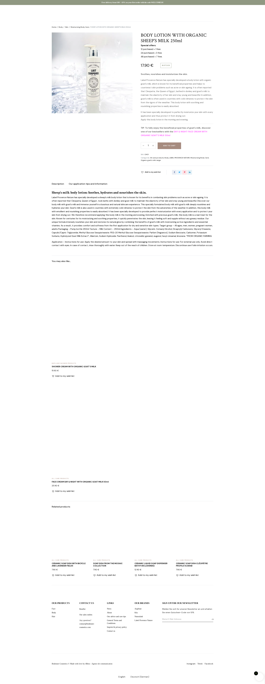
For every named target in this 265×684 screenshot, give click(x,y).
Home (54, 27)
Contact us (111, 631)
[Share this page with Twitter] (179, 172)
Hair (53, 616)
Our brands (37, 13)
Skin (66, 27)
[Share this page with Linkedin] (189, 172)
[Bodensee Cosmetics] (132, 13)
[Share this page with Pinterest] (184, 172)
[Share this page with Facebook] (174, 172)
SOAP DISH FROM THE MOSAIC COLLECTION (108, 564)
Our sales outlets (85, 615)
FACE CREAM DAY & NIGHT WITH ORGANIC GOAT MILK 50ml (80, 481)
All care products (157, 158)
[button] (151, 172)
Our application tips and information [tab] (88, 183)
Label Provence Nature (144, 620)
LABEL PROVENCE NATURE (179, 158)
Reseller (82, 609)
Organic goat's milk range (151, 160)
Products (22, 13)
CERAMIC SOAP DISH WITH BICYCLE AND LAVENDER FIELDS (69, 564)
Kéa (136, 613)
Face (53, 609)
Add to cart (169, 146)
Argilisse (138, 609)
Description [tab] (58, 183)
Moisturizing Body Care (80, 27)
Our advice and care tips (116, 616)
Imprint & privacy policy (117, 627)
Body (61, 27)
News (109, 609)
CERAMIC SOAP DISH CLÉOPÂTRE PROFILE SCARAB (192, 564)
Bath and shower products (64, 363)
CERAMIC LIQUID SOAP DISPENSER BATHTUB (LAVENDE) (151, 564)
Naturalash (139, 616)
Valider (211, 619)
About (50, 13)
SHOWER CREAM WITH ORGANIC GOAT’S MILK (74, 366)
